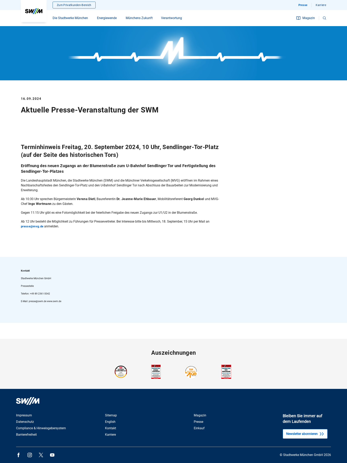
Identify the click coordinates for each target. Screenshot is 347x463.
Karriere (321, 5)
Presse (303, 5)
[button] (324, 18)
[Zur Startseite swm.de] (34, 11)
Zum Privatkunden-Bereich (74, 5)
